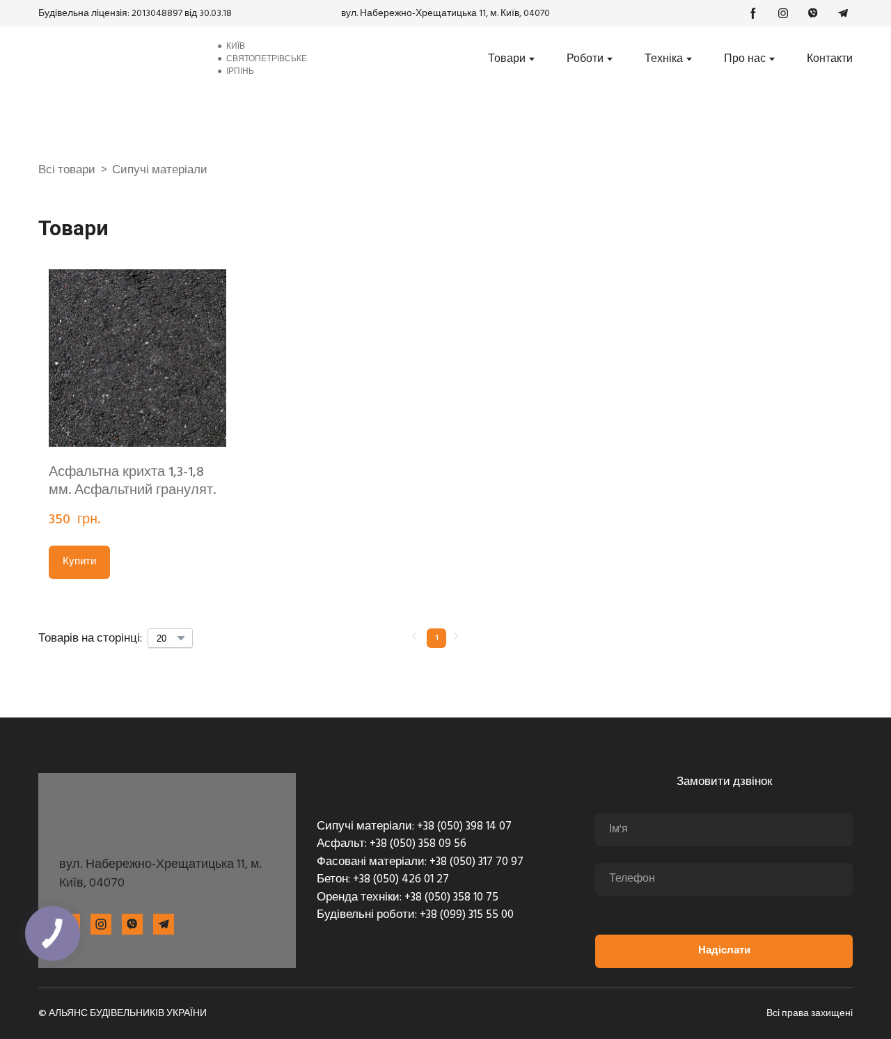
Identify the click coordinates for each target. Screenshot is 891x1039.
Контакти (830, 59)
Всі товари (66, 170)
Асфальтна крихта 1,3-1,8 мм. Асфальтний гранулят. (132, 481)
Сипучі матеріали (159, 170)
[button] (753, 13)
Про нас (745, 59)
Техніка (664, 59)
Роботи (585, 59)
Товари (507, 59)
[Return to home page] (116, 59)
